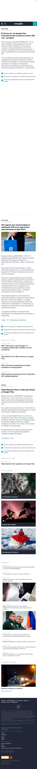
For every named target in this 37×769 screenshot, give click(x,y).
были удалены (25, 416)
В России (4, 29)
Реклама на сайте (5, 702)
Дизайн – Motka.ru (5, 764)
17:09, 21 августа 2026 (6, 93)
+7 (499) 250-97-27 (17, 724)
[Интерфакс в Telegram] (5, 751)
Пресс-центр (20, 700)
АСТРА (2, 739)
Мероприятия (14, 702)
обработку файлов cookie (28, 721)
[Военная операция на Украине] (18, 686)
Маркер (3, 737)
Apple (3, 320)
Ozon (12, 438)
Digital (3, 385)
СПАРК (2, 733)
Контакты (3, 700)
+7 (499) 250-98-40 (5, 724)
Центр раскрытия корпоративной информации (11, 748)
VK (8, 320)
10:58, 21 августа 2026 (7, 386)
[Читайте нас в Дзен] (2, 751)
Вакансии (26, 700)
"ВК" (29, 256)
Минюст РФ (13, 148)
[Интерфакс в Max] (13, 751)
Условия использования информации (10, 760)
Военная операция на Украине (11, 688)
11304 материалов (6, 691)
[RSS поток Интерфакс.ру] (10, 751)
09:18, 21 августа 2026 (7, 222)
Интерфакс (18, 23)
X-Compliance (4, 734)
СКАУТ (2, 736)
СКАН (2, 745)
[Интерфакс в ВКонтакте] (7, 751)
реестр (26, 104)
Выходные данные (5, 762)
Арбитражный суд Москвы (18, 320)
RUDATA (3, 746)
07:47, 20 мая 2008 (6, 30)
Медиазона (5, 148)
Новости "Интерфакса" (6, 743)
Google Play (5, 438)
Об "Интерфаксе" (11, 700)
